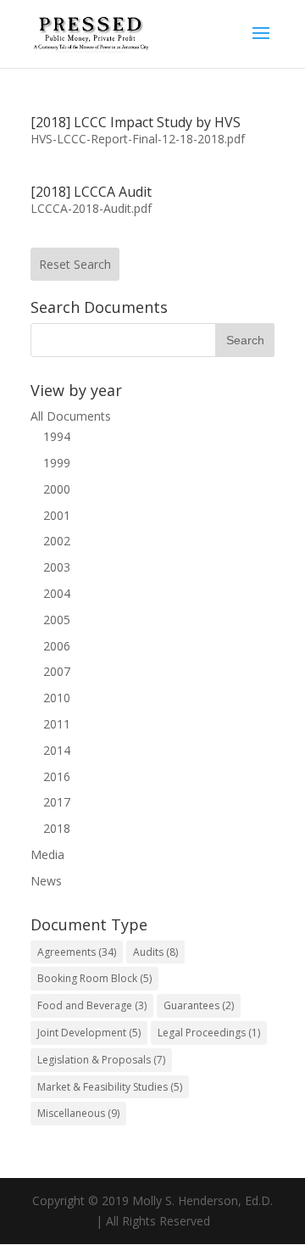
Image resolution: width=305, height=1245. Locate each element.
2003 (56, 567)
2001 (56, 515)
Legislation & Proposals (101, 1059)
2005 (56, 619)
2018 (56, 828)
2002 (56, 541)
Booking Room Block (94, 978)
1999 (56, 463)
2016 (56, 776)
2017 (56, 802)
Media (47, 854)
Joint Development (89, 1032)
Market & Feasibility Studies (109, 1087)
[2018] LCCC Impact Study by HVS (135, 122)
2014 (56, 750)
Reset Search (75, 264)
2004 (56, 593)
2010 (56, 697)
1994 (56, 436)
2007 (56, 671)
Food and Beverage (92, 1005)
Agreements (76, 952)
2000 (56, 489)
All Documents (70, 416)
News (46, 881)
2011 (56, 724)
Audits (155, 952)
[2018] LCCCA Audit (91, 191)
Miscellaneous (78, 1113)
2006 (56, 646)
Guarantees (199, 1005)
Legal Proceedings (209, 1032)
